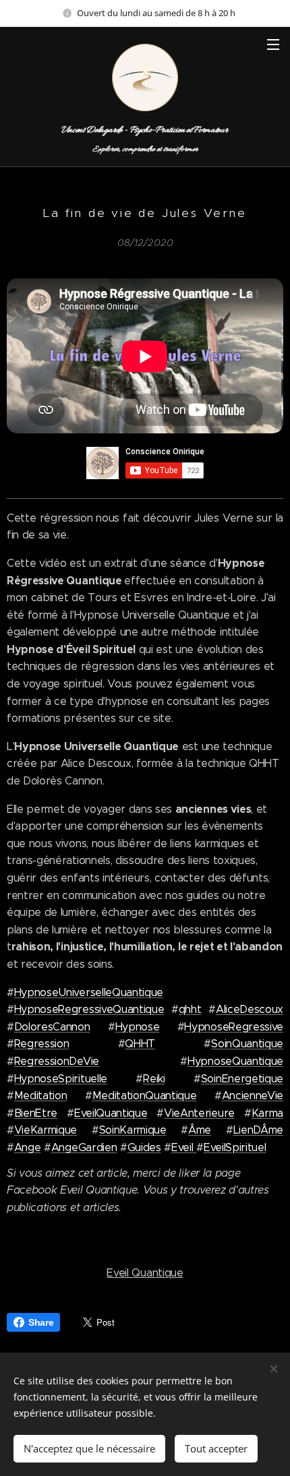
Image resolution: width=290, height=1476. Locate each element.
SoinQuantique (247, 1043)
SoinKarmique (133, 1130)
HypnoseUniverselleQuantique (88, 992)
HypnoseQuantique (235, 1061)
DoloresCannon (52, 1026)
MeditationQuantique (144, 1095)
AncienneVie (252, 1095)
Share (40, 1322)
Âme (199, 1130)
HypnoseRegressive (233, 1026)
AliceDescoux (249, 1009)
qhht (190, 1009)
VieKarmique (45, 1130)
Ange (27, 1147)
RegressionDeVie (56, 1061)
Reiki (154, 1078)
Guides (144, 1147)
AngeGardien (84, 1147)
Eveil (183, 1147)
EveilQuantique (111, 1113)
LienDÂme (258, 1130)
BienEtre (35, 1113)
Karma (267, 1113)
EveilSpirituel (235, 1147)
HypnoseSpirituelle (60, 1078)
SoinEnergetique (242, 1078)
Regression (41, 1043)
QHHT (140, 1043)
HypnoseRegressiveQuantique (89, 1009)
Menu (273, 43)
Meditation (40, 1095)
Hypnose (137, 1026)
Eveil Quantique (145, 1272)
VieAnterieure (199, 1113)
